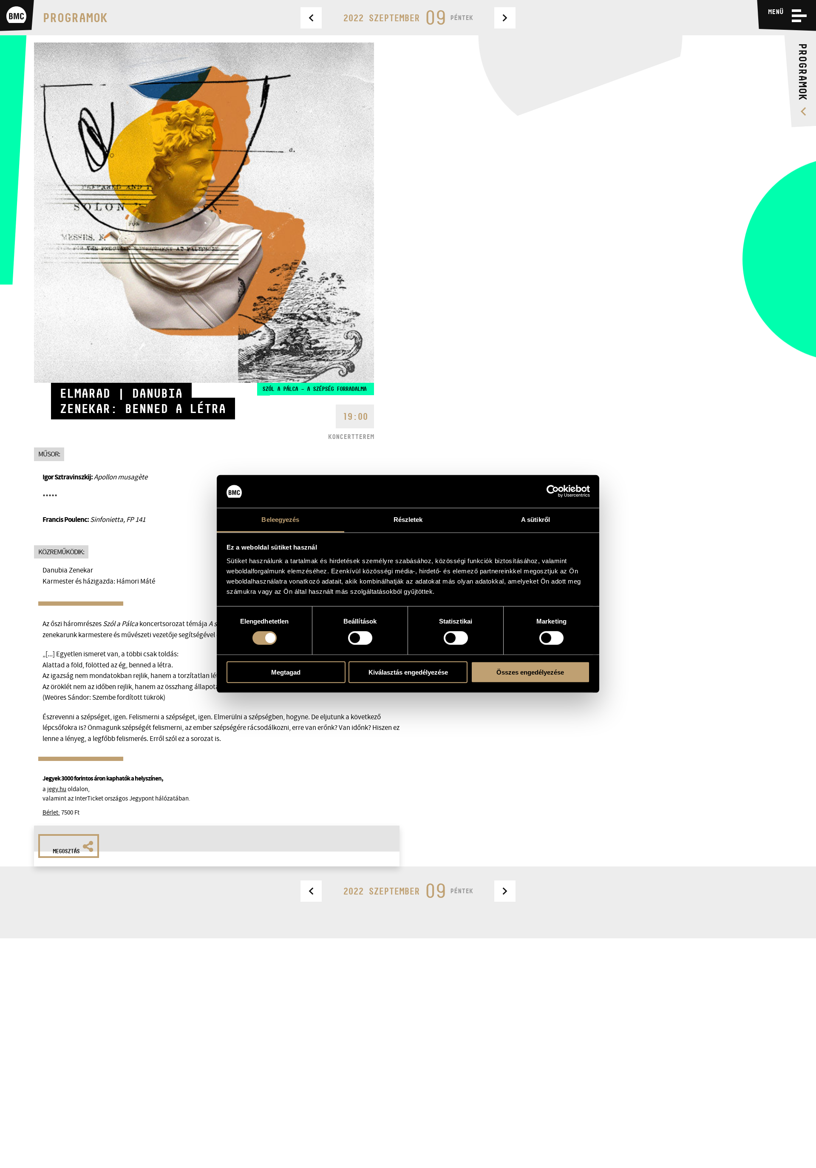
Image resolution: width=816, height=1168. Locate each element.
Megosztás (66, 851)
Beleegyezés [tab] (280, 519)
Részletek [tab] (408, 519)
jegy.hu (56, 789)
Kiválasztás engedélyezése (408, 671)
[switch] (360, 638)
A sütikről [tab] (535, 519)
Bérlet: (51, 812)
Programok (75, 17)
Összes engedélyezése (530, 671)
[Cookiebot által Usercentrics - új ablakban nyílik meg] (553, 491)
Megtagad (285, 671)
